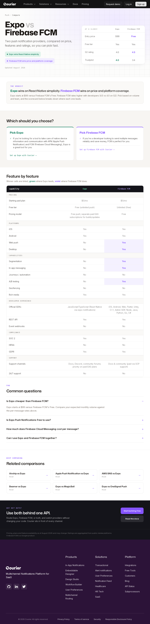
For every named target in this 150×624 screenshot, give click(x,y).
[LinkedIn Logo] (16, 587)
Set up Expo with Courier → (23, 155)
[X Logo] (24, 587)
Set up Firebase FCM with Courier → (97, 150)
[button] (29, 4)
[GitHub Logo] (9, 587)
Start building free (132, 511)
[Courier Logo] (10, 4)
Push (7, 15)
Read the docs (132, 519)
